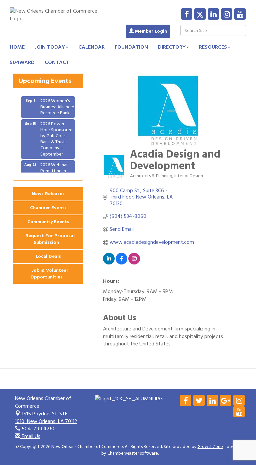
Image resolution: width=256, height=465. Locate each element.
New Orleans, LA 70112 (46, 417)
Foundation (131, 47)
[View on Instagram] (134, 262)
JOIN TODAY (50, 47)
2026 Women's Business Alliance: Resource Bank (57, 104)
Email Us (30, 436)
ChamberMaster (123, 453)
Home (17, 47)
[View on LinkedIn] (109, 262)
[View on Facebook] (121, 262)
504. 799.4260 (38, 428)
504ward (22, 62)
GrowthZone (210, 446)
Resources (213, 47)
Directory (172, 47)
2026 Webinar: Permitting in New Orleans (54, 168)
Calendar (91, 47)
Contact (57, 62)
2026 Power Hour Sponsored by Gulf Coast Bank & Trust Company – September (56, 136)
